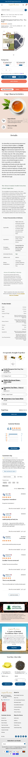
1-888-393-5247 (6, 699)
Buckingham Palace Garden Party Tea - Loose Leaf (20, 672)
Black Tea (17, 14)
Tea (7, 14)
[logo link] (6, 692)
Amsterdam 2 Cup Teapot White (13, 399)
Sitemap (3, 732)
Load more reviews (14, 595)
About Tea (16, 697)
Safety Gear (16, 718)
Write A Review (14, 448)
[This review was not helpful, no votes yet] (24, 508)
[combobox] (20, 488)
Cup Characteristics (7, 89)
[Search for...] (26, 10)
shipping (5, 482)
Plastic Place (16, 725)
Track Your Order (4, 725)
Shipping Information (5, 727)
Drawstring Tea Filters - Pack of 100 (14, 388)
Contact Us (3, 718)
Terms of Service (17, 711)
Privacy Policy (17, 709)
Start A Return (4, 722)
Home (4, 14)
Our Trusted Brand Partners (19, 700)
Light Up (15, 720)
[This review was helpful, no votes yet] (21, 508)
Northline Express (17, 722)
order (14, 482)
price (10, 482)
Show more (5, 485)
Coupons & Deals (4, 729)
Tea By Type (11, 14)
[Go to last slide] (2, 673)
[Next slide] (26, 673)
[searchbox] (8, 477)
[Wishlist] (23, 4)
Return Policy (4, 720)
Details (17, 89)
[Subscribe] (24, 743)
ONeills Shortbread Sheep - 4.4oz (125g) (12, 381)
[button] (1, 4)
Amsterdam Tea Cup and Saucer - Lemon (6, 672)
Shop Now (14, 647)
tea (17, 482)
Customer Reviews (17, 707)
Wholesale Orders (17, 702)
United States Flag (17, 727)
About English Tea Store (19, 695)
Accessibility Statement (19, 704)
